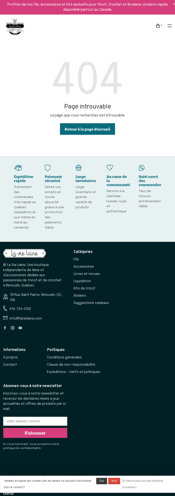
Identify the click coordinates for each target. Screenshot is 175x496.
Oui (101, 481)
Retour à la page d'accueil (87, 129)
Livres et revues (87, 274)
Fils (76, 259)
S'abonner (35, 432)
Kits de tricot (84, 288)
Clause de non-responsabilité (71, 365)
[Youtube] (20, 328)
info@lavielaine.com (26, 318)
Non (114, 481)
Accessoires (84, 267)
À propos (10, 357)
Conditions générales (64, 357)
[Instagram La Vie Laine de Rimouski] (12, 328)
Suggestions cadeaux (91, 303)
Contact (10, 365)
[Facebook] (5, 328)
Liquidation (82, 281)
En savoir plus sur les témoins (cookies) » (142, 484)
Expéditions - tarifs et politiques (73, 372)
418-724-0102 (20, 309)
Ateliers (80, 296)
